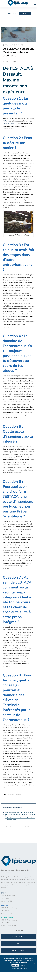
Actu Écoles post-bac (13, 795)
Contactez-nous (18, 936)
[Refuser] (35, 964)
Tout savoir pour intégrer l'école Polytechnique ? (20, 815)
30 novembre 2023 (10, 45)
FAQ (18, 943)
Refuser (23, 965)
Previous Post (9, 827)
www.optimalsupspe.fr (8, 925)
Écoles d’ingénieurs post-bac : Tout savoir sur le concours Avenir (20, 819)
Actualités (20, 45)
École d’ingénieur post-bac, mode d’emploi (19, 812)
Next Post (27, 827)
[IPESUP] (17, 3)
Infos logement (18, 950)
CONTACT (24, 13)
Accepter (15, 965)
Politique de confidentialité (19, 968)
